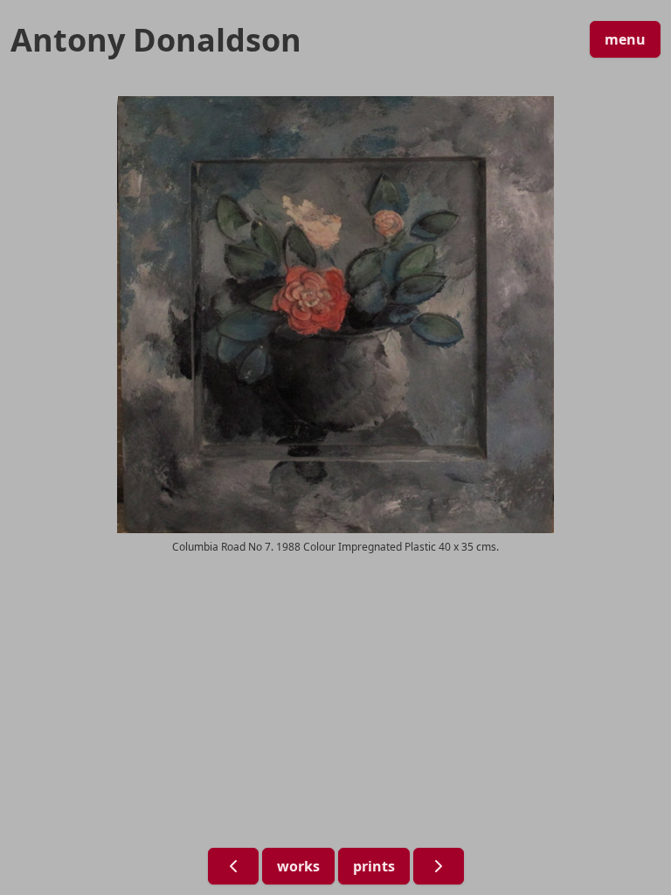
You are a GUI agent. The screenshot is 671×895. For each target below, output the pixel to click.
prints (374, 866)
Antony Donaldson (155, 40)
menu (625, 39)
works (298, 866)
